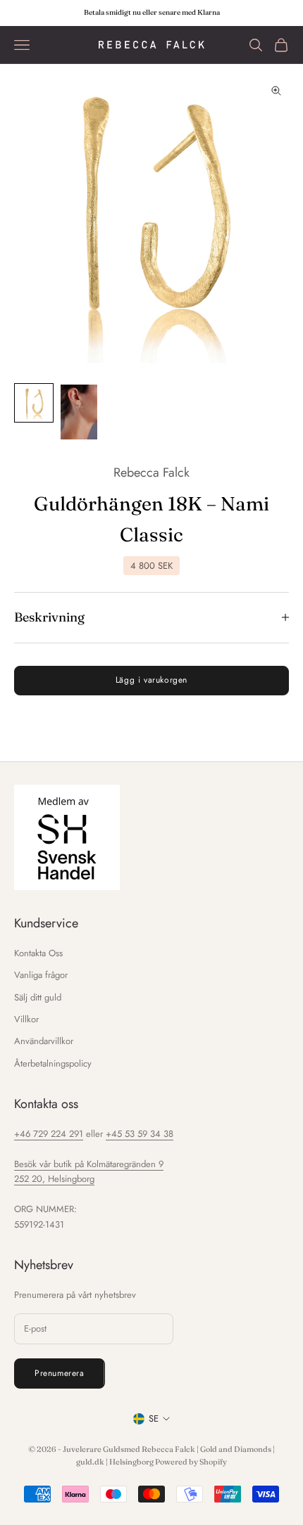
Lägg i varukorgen (151, 680)
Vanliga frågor (41, 975)
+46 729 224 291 (48, 1133)
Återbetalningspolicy (53, 1063)
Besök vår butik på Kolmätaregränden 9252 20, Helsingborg (88, 1171)
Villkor (26, 1019)
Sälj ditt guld (37, 997)
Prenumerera (60, 1373)
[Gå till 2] (79, 412)
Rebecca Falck (151, 472)
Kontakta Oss (38, 953)
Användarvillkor (43, 1041)
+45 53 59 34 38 (139, 1133)
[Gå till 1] (34, 403)
